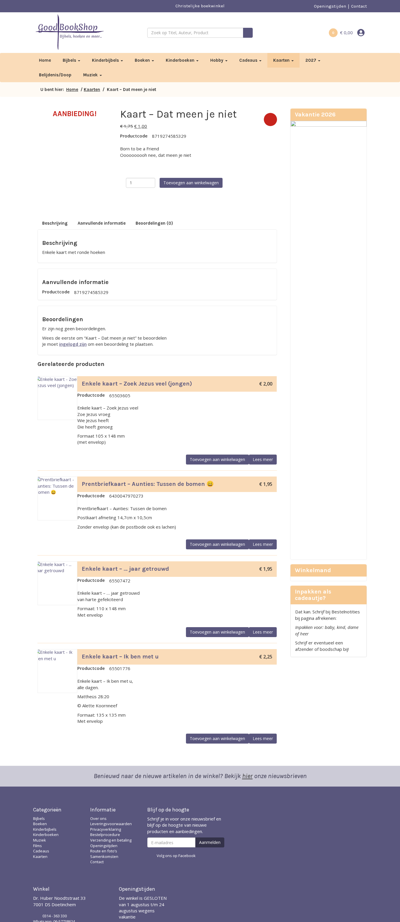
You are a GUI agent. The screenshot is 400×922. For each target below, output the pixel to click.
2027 (311, 60)
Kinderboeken (181, 60)
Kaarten (282, 60)
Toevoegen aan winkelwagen (191, 182)
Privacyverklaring (105, 829)
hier (247, 776)
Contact (359, 6)
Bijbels (70, 60)
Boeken (143, 60)
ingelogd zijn (73, 344)
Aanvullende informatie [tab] (102, 223)
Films (37, 845)
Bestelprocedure (105, 834)
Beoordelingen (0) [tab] (154, 223)
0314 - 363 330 (54, 915)
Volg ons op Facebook (176, 855)
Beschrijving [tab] (55, 223)
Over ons (98, 818)
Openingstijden (330, 6)
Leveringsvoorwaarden (111, 823)
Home (45, 60)
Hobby (217, 60)
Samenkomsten (104, 856)
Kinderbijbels (106, 60)
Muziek (91, 75)
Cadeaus (249, 60)
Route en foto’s (103, 851)
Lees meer (263, 459)
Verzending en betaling (110, 840)
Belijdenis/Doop (55, 75)
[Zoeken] (248, 33)
